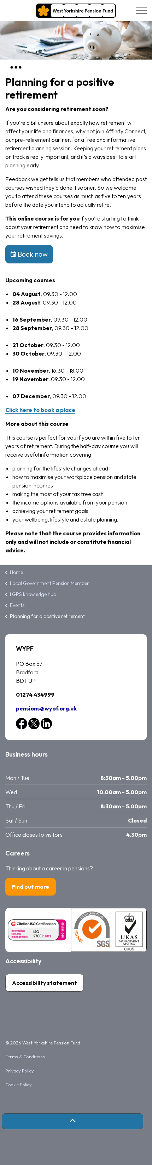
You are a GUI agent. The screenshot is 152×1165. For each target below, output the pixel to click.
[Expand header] (141, 10)
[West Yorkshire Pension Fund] (76, 11)
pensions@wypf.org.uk (46, 708)
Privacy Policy (19, 1071)
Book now (33, 254)
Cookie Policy (18, 1084)
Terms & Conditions (25, 1056)
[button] (72, 1121)
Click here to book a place (40, 409)
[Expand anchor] (16, 67)
